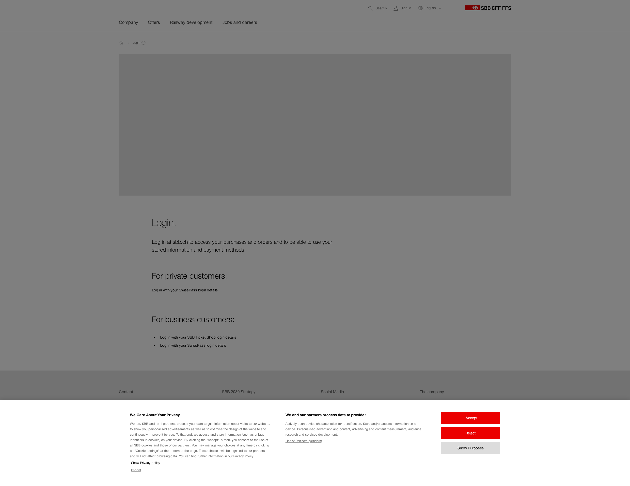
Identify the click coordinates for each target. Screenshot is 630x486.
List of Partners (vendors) (303, 441)
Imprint (136, 470)
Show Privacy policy (145, 463)
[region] (315, 443)
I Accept (470, 418)
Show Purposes (470, 448)
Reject (470, 433)
